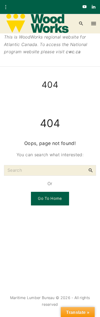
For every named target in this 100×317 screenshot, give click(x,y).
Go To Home (50, 198)
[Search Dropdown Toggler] (81, 24)
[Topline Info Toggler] (5, 7)
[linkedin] (93, 7)
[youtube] (84, 7)
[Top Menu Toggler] (94, 23)
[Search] (90, 170)
